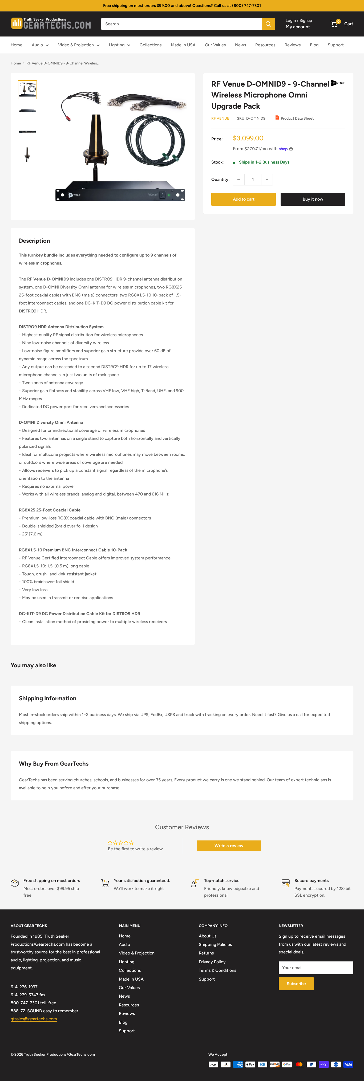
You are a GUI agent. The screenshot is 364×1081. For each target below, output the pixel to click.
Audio (37, 44)
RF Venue (220, 118)
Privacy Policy (212, 961)
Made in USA (183, 44)
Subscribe (296, 983)
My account (298, 26)
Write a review (229, 845)
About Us (207, 935)
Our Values (215, 44)
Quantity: (220, 179)
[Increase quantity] (267, 179)
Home (16, 44)
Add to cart (243, 199)
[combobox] (181, 24)
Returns (206, 953)
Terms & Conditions (217, 970)
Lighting (116, 44)
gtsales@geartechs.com (34, 1018)
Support (336, 44)
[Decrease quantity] (238, 179)
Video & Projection (76, 44)
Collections (150, 44)
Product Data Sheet (297, 118)
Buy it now (313, 199)
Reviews (293, 44)
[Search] (268, 24)
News (240, 44)
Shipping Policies (215, 944)
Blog (314, 44)
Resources (265, 44)
